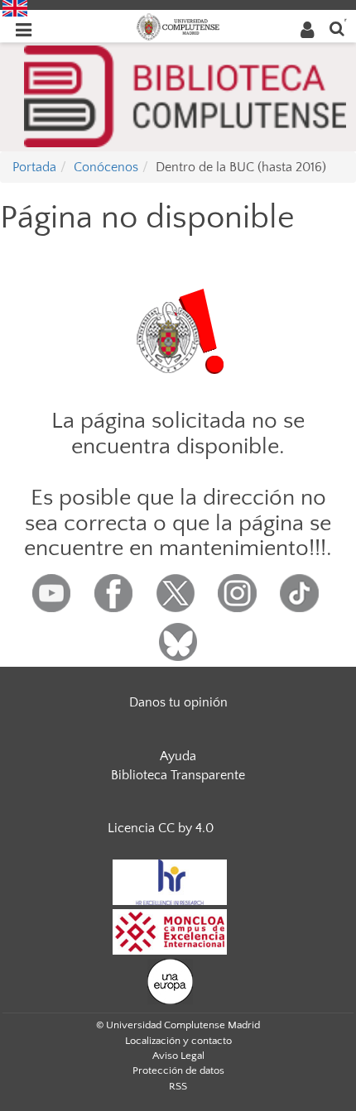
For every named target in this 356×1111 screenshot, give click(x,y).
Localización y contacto (178, 1040)
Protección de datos (178, 1070)
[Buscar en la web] (337, 28)
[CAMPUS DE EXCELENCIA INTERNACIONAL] (170, 930)
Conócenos (106, 167)
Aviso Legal (178, 1055)
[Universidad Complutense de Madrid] (178, 25)
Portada (34, 167)
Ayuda (178, 756)
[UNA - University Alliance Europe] (170, 980)
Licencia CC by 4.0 (161, 828)
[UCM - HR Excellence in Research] (170, 881)
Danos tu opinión (178, 702)
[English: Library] (14, 7)
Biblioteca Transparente (178, 775)
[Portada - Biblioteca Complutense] (185, 95)
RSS (178, 1086)
